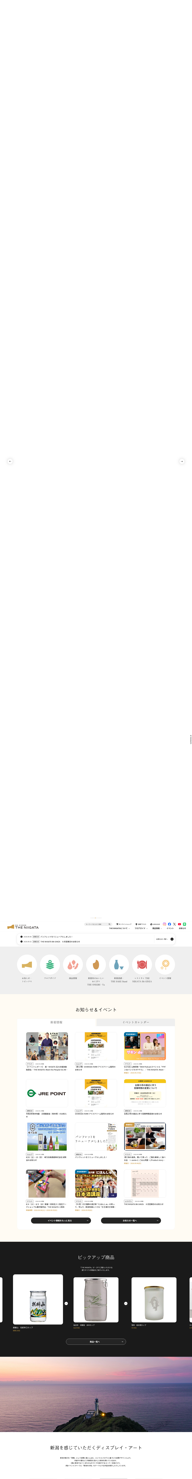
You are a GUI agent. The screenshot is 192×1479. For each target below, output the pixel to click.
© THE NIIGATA (191, 739)
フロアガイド (140, 1476)
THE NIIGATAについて (118, 1476)
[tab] (91, 1466)
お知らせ (182, 1476)
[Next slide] (181, 735)
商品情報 (156, 1476)
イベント (170, 1476)
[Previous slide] (10, 735)
